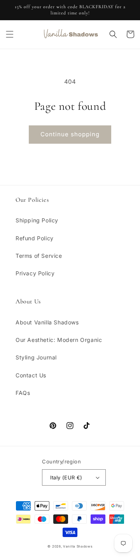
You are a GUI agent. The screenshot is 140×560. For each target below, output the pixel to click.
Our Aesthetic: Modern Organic (59, 339)
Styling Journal (36, 357)
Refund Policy (35, 238)
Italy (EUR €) (66, 477)
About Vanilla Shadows (47, 322)
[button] (9, 34)
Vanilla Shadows (78, 546)
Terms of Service (39, 255)
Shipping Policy (37, 220)
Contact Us (31, 375)
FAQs (23, 392)
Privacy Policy (35, 273)
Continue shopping (70, 134)
